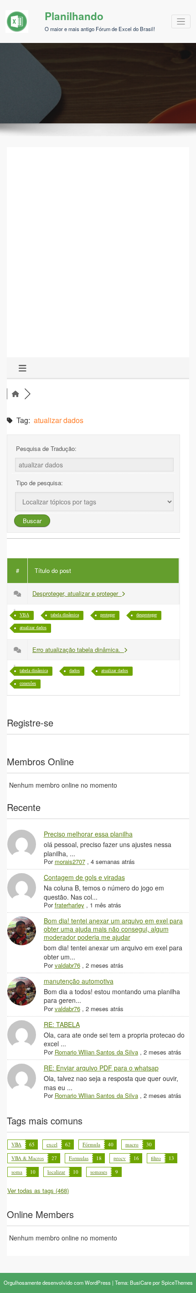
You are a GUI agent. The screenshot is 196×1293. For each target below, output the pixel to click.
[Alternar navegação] (181, 22)
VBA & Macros (27, 1158)
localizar (56, 1171)
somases (98, 1171)
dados (74, 670)
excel (51, 1144)
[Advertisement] (98, 254)
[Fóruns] (15, 393)
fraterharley (69, 905)
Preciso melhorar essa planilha (88, 833)
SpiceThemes (177, 1282)
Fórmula (91, 1144)
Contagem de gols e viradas (84, 877)
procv (119, 1158)
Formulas (78, 1158)
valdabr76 (67, 965)
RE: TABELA (62, 1024)
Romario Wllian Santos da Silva (96, 1052)
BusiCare (140, 1282)
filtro (156, 1158)
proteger (107, 614)
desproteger (146, 614)
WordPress (98, 1282)
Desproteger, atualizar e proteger (77, 593)
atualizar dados (33, 627)
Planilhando (74, 16)
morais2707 (70, 861)
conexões (28, 683)
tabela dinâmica (65, 614)
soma (16, 1171)
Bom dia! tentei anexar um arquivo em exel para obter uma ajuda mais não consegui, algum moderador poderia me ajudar (113, 929)
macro (132, 1144)
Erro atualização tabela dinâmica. (78, 649)
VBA (24, 614)
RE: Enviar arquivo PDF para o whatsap (101, 1067)
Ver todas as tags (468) (38, 1190)
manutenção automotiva (78, 981)
